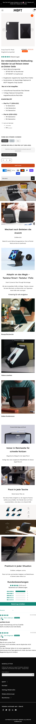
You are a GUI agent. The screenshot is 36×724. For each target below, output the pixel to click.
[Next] (32, 29)
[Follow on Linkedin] (12, 710)
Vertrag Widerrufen (8, 690)
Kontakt (4, 685)
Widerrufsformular (8, 694)
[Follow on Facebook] (3, 710)
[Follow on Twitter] (6, 710)
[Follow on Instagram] (9, 710)
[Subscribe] (32, 674)
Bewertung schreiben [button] (18, 604)
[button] (5, 57)
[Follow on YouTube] (16, 710)
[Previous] (4, 29)
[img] (4, 615)
